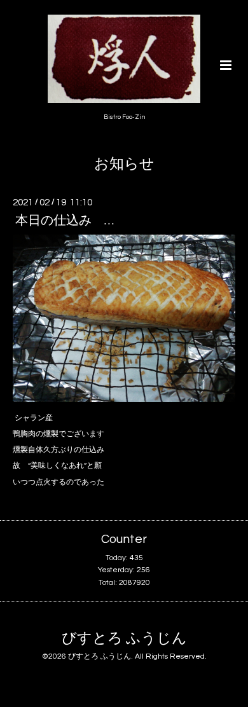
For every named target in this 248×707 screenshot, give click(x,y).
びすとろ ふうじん (124, 638)
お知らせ (124, 164)
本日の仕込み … (64, 220)
